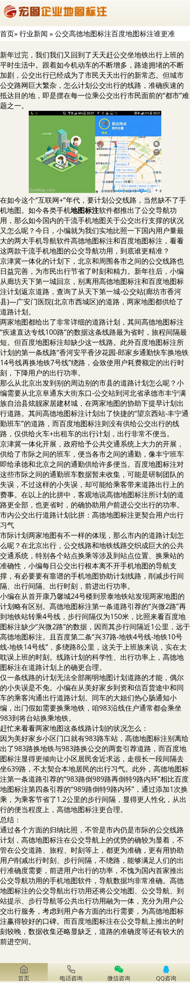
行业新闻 (33, 33)
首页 (7, 33)
